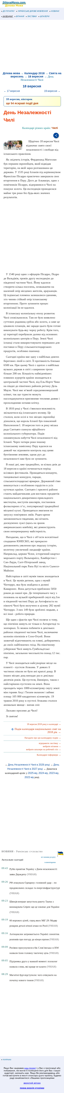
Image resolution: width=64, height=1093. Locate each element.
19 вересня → (52, 91)
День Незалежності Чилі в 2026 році (29, 764)
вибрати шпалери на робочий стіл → (43, 749)
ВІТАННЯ (20, 16)
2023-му (53, 773)
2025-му (32, 773)
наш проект (30, 1068)
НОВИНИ (55, 11)
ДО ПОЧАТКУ (8, 11)
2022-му (29, 777)
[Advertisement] (32, 46)
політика (7, 1059)
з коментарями (50, 862)
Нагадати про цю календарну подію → (43, 738)
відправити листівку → (50, 743)
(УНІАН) (32, 874)
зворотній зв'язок (32, 1083)
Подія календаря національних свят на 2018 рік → (37, 730)
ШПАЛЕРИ (44, 16)
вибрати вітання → (52, 746)
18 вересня (35, 76)
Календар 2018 (34, 73)
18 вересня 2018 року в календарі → (44, 724)
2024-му (43, 773)
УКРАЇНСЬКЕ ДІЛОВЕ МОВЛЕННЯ (32, 11)
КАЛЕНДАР (7, 16)
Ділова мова (11, 73)
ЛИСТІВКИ (32, 16)
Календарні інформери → (49, 755)
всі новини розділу (48, 857)
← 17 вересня (12, 91)
